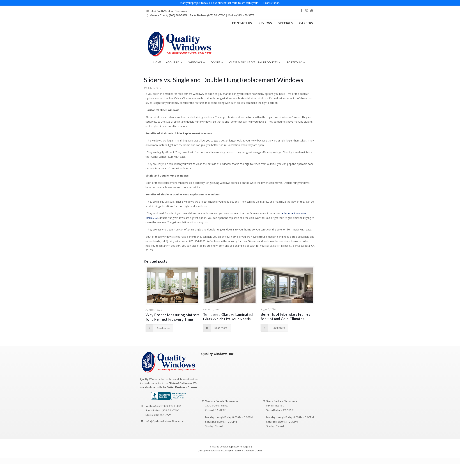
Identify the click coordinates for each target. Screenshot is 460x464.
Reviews (265, 23)
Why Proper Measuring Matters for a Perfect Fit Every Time (172, 316)
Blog (249, 446)
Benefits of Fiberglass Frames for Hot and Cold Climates (285, 316)
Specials (285, 23)
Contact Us (242, 23)
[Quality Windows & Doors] (180, 44)
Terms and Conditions (219, 446)
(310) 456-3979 (162, 414)
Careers (306, 23)
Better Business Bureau (182, 387)
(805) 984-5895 (172, 405)
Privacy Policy (239, 446)
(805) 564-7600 (170, 410)
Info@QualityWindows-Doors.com (165, 421)
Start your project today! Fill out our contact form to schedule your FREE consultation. (230, 2)
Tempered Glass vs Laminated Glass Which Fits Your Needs (228, 316)
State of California (180, 383)
